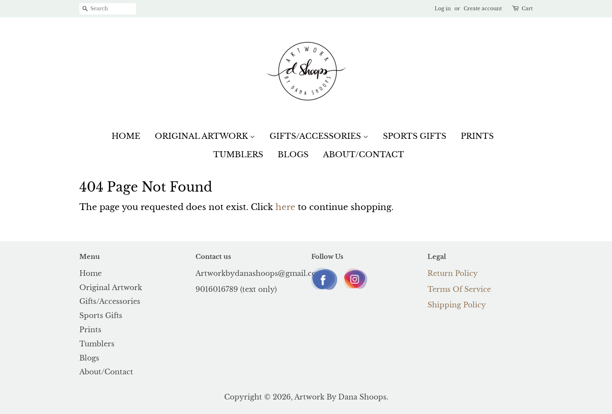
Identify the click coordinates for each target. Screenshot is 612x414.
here (285, 207)
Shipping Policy (456, 305)
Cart (527, 8)
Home (126, 136)
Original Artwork (202, 136)
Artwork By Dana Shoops (340, 397)
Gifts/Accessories (316, 136)
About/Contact (363, 154)
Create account (483, 8)
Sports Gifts (414, 136)
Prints (477, 136)
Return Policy (452, 273)
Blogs (293, 154)
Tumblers (238, 154)
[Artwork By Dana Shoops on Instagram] (354, 289)
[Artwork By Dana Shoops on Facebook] (324, 290)
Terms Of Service (459, 289)
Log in (443, 8)
